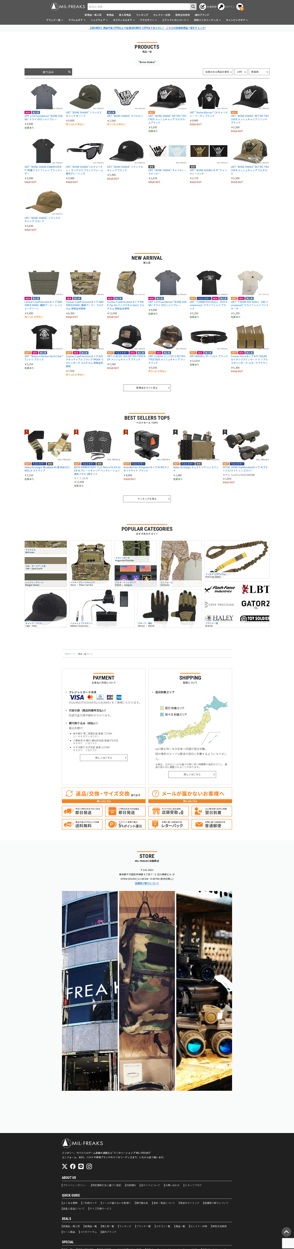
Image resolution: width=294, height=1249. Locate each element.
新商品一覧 (91, 1226)
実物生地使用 (182, 15)
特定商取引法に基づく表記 (106, 1185)
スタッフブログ (193, 1185)
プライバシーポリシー (75, 1185)
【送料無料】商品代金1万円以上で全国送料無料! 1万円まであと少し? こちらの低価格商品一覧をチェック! (147, 27)
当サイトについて (150, 1185)
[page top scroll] (286, 1232)
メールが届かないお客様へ (116, 1203)
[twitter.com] (64, 1166)
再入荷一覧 (108, 1226)
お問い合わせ (172, 1185)
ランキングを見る (147, 498)
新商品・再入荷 (93, 15)
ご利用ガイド (90, 1203)
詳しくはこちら (103, 757)
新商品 (110, 15)
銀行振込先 (142, 1203)
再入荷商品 (125, 15)
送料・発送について (164, 1203)
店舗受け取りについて (147, 883)
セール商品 (69, 1232)
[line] (81, 1166)
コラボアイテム (88, 1232)
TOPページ (70, 653)
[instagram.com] (89, 1166)
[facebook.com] (73, 1166)
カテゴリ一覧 (163, 1226)
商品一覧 (180, 1226)
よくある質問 (70, 1203)
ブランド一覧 (143, 1226)
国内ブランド (202, 15)
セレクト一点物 (161, 15)
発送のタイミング (189, 1203)
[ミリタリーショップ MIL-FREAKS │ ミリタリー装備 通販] (68, 6)
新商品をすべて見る (147, 387)
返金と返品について (74, 1208)
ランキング (142, 15)
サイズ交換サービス (100, 1208)
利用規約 (131, 1185)
